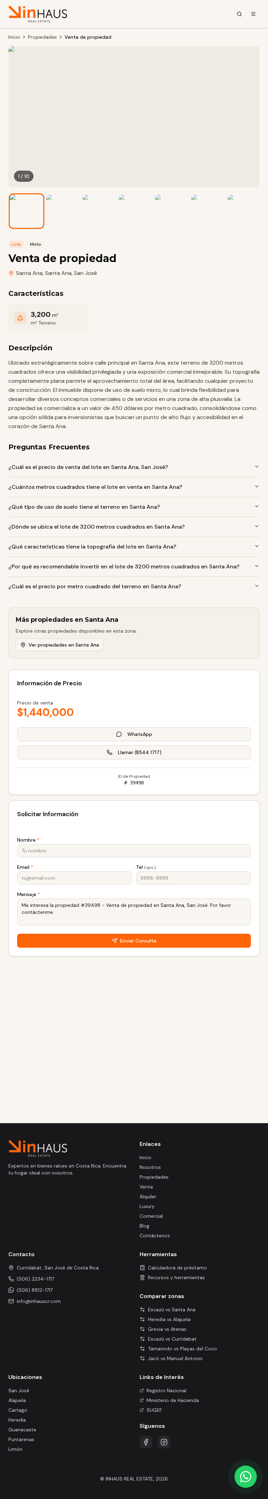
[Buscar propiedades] (239, 14)
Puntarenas (21, 1439)
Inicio (14, 37)
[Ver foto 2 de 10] (63, 211)
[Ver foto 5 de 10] (171, 211)
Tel (146, 867)
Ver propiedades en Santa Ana (64, 645)
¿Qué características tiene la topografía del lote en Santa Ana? (92, 546)
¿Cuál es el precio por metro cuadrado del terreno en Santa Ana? (94, 586)
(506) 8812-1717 (35, 1290)
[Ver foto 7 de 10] (244, 211)
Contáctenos (155, 1235)
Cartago (17, 1410)
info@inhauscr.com (39, 1301)
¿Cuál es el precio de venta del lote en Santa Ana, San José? (88, 467)
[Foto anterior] (19, 117)
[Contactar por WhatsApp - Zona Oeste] (245, 1477)
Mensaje (28, 894)
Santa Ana (58, 273)
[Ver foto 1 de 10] (26, 211)
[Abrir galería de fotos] (134, 116)
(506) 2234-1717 (35, 1279)
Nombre (28, 840)
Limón (15, 1449)
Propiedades (42, 37)
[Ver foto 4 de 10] (135, 211)
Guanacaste (22, 1429)
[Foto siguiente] (249, 117)
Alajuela (17, 1400)
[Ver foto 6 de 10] (208, 211)
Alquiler (148, 1196)
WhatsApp (139, 734)
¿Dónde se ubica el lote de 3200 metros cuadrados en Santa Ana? (96, 526)
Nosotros (150, 1167)
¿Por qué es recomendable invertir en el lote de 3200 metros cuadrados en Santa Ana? (123, 566)
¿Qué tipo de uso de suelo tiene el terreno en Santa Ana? (84, 506)
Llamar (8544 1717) (140, 752)
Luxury (147, 1206)
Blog (144, 1226)
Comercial (151, 1216)
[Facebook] (146, 1442)
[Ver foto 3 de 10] (99, 211)
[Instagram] (164, 1442)
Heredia (17, 1420)
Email (25, 867)
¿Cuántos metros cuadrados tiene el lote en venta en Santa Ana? (95, 487)
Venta (146, 1187)
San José (85, 273)
